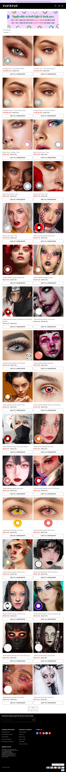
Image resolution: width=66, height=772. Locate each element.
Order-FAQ (21, 741)
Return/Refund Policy (7, 734)
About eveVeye (22, 732)
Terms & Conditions (6, 739)
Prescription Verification (8, 741)
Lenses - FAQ (22, 739)
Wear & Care (22, 736)
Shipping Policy (5, 732)
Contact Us (21, 734)
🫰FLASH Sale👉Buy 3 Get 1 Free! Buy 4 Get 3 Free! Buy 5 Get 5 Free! (33, 1)
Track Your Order (23, 744)
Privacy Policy (5, 736)
